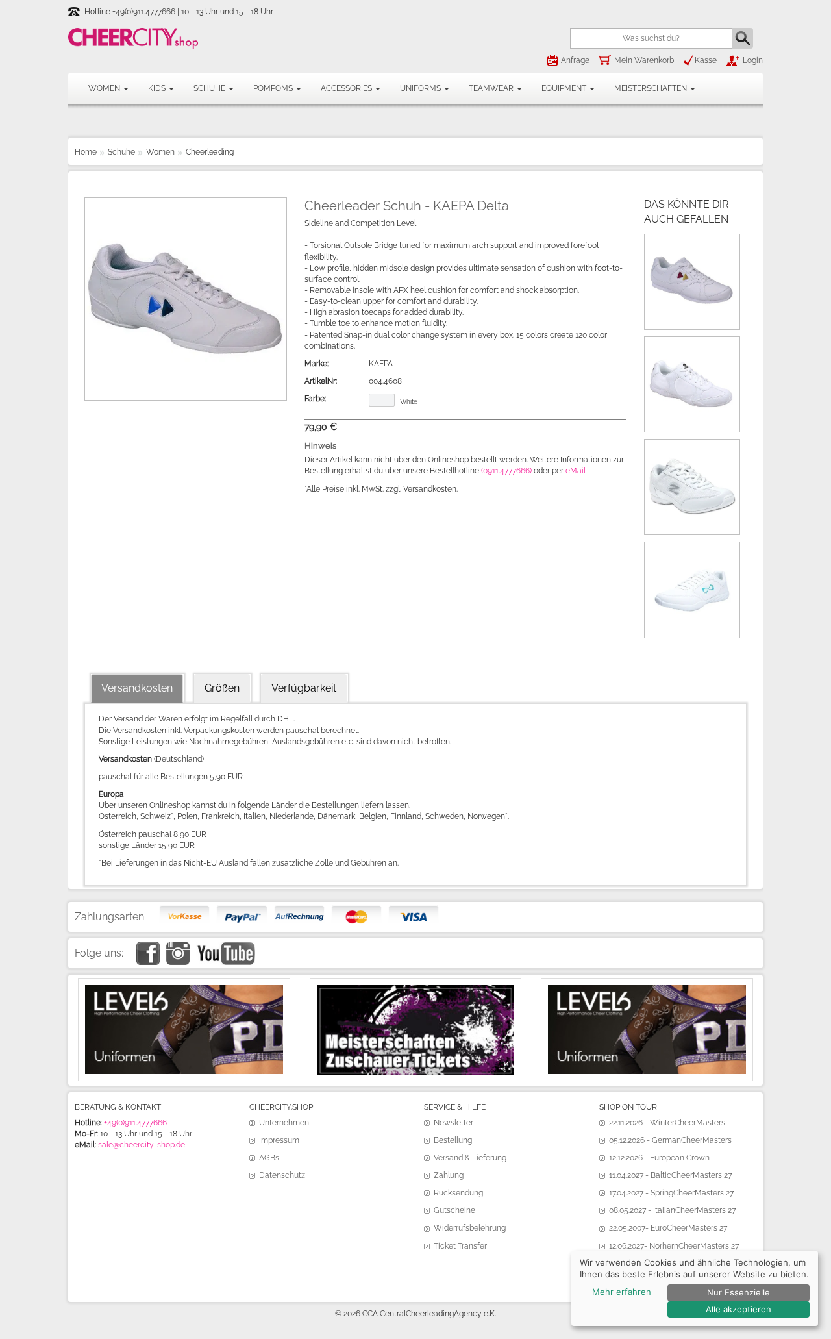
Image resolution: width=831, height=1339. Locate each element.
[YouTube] (225, 946)
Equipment (564, 88)
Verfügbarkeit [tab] (303, 688)
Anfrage (575, 60)
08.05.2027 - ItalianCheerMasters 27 (672, 1210)
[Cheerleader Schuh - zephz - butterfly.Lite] (692, 448)
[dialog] (694, 1288)
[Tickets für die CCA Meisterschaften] (416, 990)
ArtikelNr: (320, 381)
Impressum (279, 1140)
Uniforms (421, 88)
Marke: (316, 363)
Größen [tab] (222, 688)
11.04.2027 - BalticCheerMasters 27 (670, 1175)
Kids (157, 88)
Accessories (347, 88)
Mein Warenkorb (644, 60)
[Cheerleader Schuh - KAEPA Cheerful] (692, 242)
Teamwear (492, 88)
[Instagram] (178, 946)
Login (753, 60)
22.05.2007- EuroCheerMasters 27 (668, 1228)
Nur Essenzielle (738, 1292)
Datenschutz (282, 1175)
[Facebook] (148, 946)
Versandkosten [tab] (137, 688)
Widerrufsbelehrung (470, 1228)
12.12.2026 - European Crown (659, 1157)
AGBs (269, 1157)
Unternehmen (284, 1122)
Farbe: (315, 398)
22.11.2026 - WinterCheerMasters (667, 1122)
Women (105, 88)
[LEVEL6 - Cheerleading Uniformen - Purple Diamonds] (647, 990)
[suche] (742, 38)
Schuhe (210, 88)
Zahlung (449, 1175)
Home (86, 151)
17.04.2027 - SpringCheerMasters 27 (671, 1192)
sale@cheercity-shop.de (141, 1144)
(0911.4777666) (506, 470)
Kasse (706, 60)
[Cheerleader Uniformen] (184, 990)
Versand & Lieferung (470, 1157)
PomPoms (274, 88)
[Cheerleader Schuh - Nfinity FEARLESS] (692, 550)
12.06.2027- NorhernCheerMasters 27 (674, 1246)
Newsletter (453, 1122)
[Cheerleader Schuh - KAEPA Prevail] (692, 345)
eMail (575, 470)
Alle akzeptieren (738, 1309)
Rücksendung (458, 1192)
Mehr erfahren (621, 1291)
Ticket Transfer (460, 1246)
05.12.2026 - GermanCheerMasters (670, 1140)
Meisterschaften (651, 88)
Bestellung (453, 1140)
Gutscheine (454, 1210)
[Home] (133, 38)
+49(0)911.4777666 (135, 1122)
